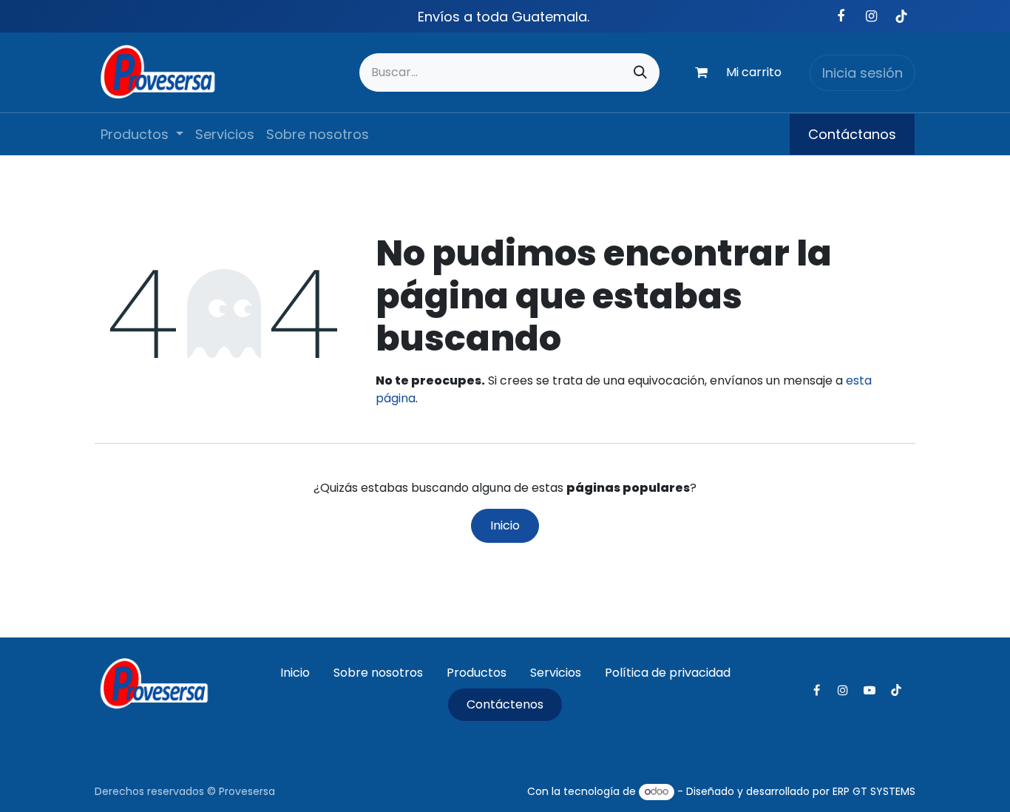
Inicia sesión (862, 73)
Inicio (505, 525)
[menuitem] (142, 134)
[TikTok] (901, 16)
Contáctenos (505, 704)
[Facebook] (840, 16)
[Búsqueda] (640, 72)
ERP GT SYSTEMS (874, 791)
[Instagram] (871, 16)
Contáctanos (852, 134)
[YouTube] (869, 690)
